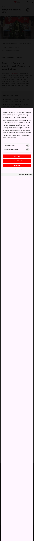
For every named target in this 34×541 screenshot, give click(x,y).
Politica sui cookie (11, 137)
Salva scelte (17, 165)
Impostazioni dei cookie (17, 169)
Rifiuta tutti (17, 156)
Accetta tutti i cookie (17, 160)
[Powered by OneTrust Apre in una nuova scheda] (25, 175)
